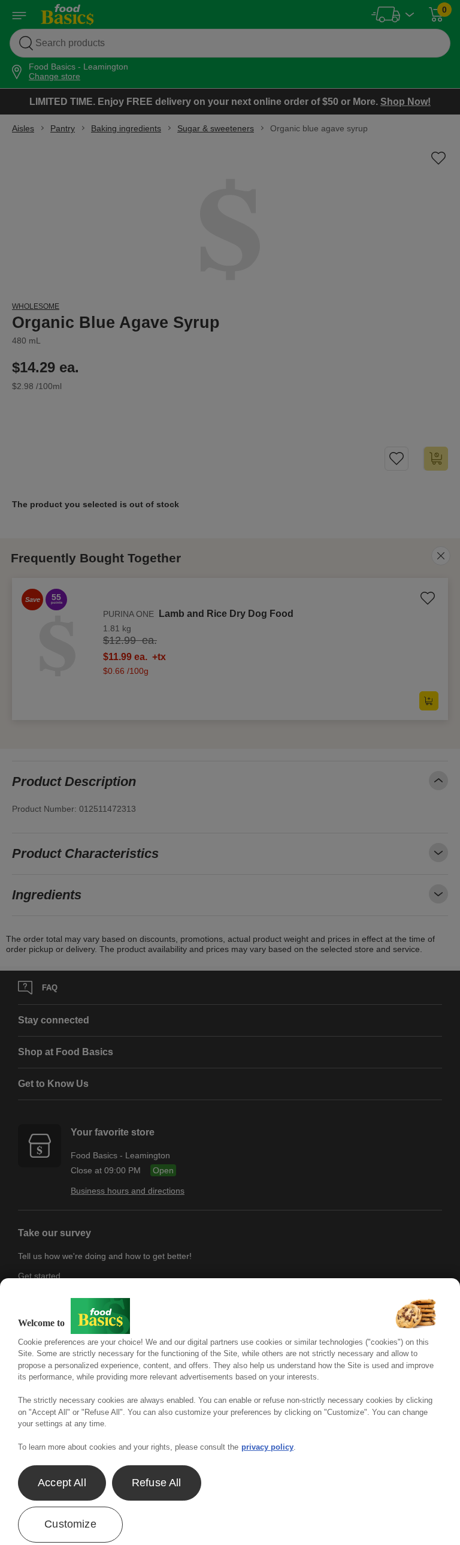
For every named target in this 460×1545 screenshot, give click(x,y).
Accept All (62, 1483)
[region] (230, 1411)
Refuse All (156, 1483)
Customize (70, 1524)
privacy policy (267, 1446)
